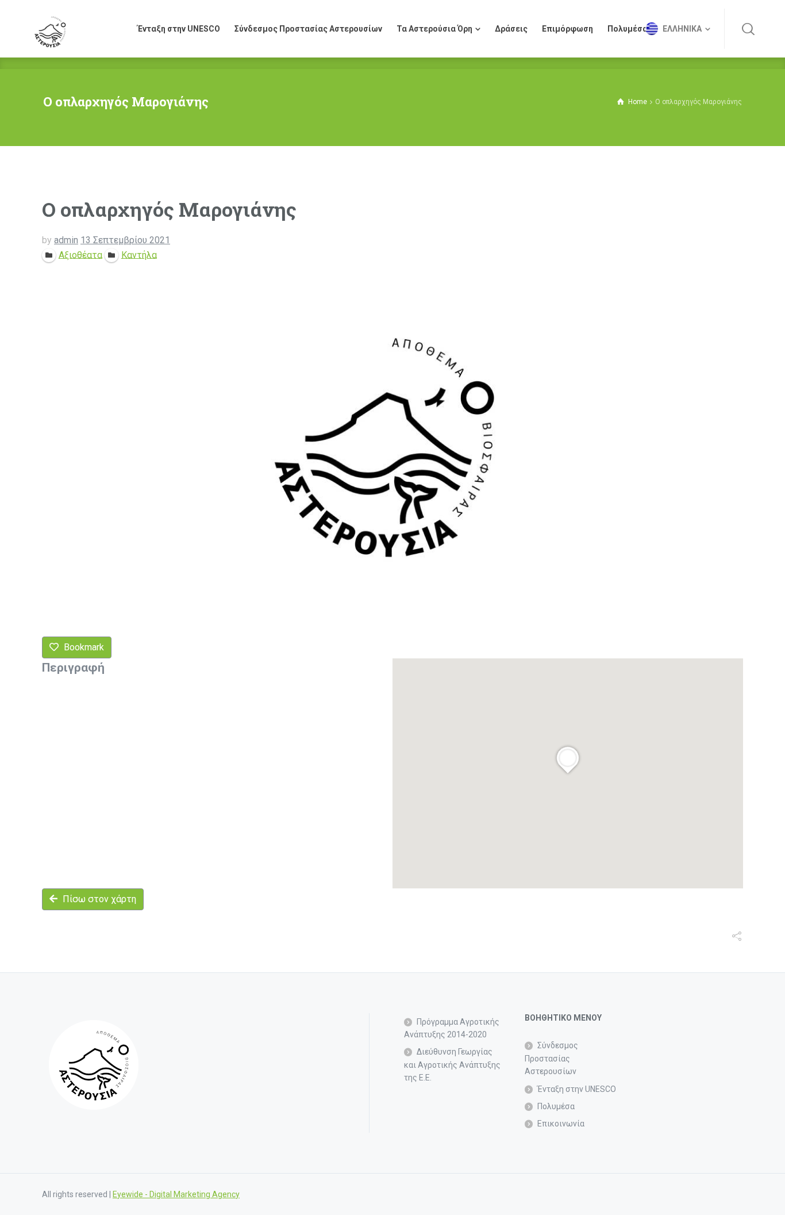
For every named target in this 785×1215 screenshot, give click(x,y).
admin (66, 240)
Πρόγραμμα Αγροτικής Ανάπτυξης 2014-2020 (451, 1028)
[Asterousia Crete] (50, 29)
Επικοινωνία (560, 1123)
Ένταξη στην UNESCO (576, 1089)
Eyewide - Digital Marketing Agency (176, 1194)
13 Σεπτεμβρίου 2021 (125, 240)
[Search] (748, 28)
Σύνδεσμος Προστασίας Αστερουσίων (551, 1058)
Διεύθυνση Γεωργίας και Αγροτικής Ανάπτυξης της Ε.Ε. (452, 1064)
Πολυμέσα (556, 1106)
